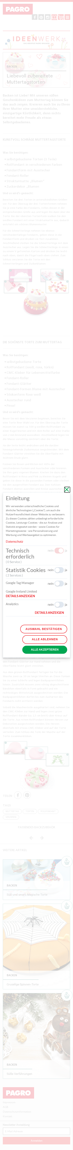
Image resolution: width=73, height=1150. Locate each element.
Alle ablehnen (45, 639)
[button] (22, 596)
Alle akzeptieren (45, 649)
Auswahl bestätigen (43, 629)
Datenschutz (14, 541)
